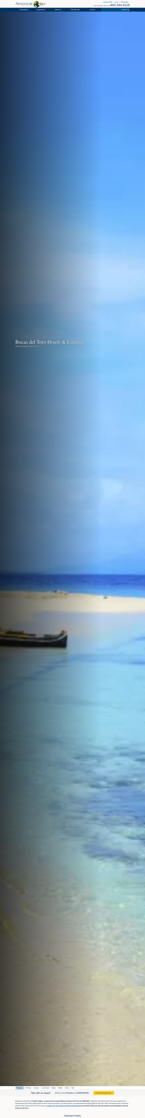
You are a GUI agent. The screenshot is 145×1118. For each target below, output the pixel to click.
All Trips (28, 1088)
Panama (19, 1088)
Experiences (41, 9)
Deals (67, 1088)
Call (82, 1093)
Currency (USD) (107, 2)
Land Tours (45, 1088)
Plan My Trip (75, 9)
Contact (92, 9)
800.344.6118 (120, 5)
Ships (54, 1088)
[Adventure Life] (30, 3)
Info (72, 1088)
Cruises (36, 1088)
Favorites (125, 2)
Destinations (23, 9)
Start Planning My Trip (103, 1093)
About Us (58, 9)
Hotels (60, 1088)
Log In (117, 2)
